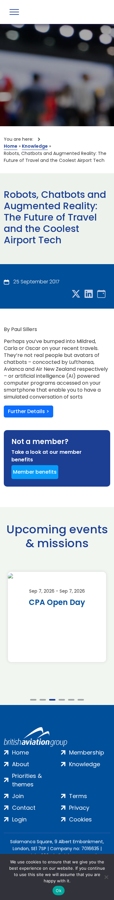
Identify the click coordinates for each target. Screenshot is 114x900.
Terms (78, 796)
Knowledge (35, 146)
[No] (106, 877)
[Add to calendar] (101, 294)
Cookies (80, 819)
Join (18, 796)
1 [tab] (33, 700)
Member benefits (35, 472)
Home (10, 146)
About (20, 764)
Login (19, 819)
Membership (86, 752)
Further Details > (28, 411)
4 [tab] (62, 700)
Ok (58, 890)
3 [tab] (52, 700)
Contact (23, 808)
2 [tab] (43, 700)
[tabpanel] (57, 617)
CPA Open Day (57, 602)
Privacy (79, 808)
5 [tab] (71, 700)
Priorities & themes (27, 780)
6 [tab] (81, 700)
